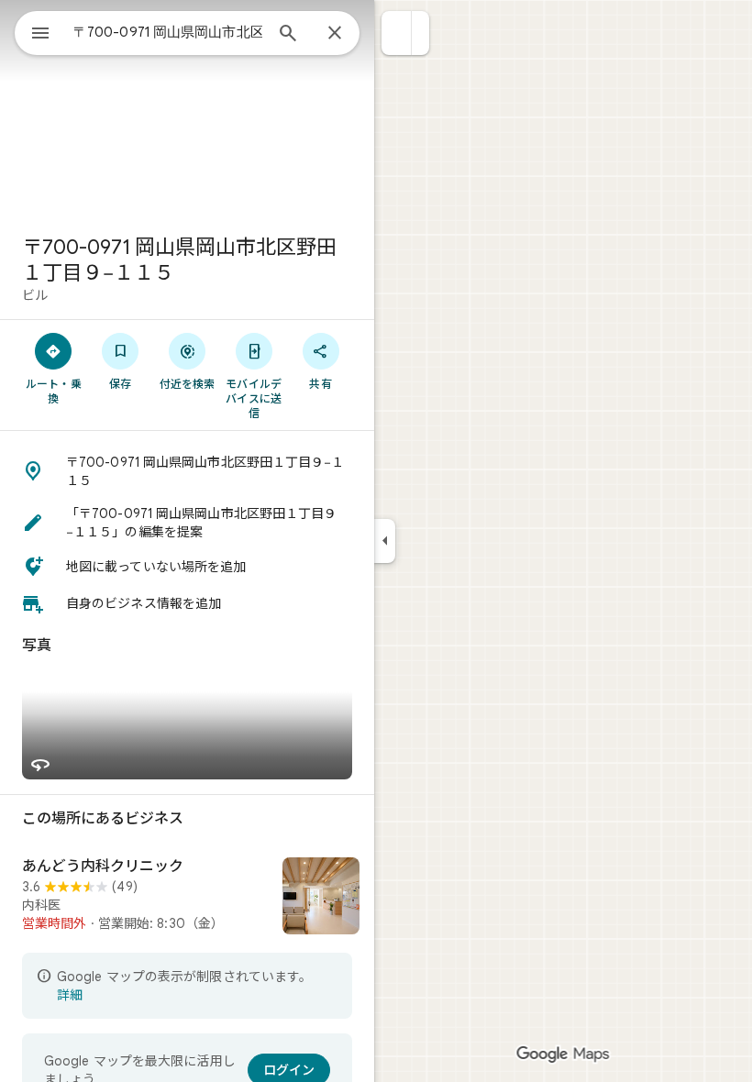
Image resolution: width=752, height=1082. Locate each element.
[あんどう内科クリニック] (187, 898)
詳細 (70, 995)
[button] (397, 33)
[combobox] (167, 32)
